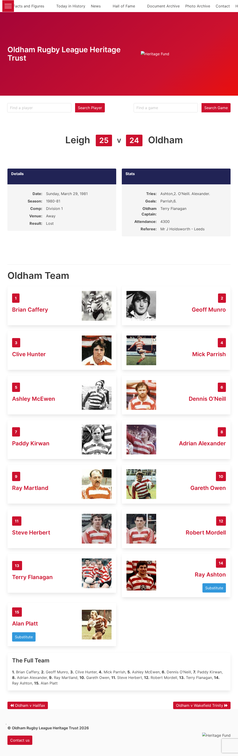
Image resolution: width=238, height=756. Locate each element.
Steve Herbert (31, 532)
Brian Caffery (30, 309)
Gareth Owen (208, 488)
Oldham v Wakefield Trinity (199, 705)
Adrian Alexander (202, 443)
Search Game (216, 107)
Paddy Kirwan (31, 443)
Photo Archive (197, 6)
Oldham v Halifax (30, 705)
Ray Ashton (210, 574)
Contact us (20, 740)
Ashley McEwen (33, 398)
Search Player (90, 107)
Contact (223, 6)
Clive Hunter (29, 354)
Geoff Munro (209, 309)
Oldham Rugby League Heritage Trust (64, 53)
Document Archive (163, 6)
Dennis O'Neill (207, 398)
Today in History (70, 6)
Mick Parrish (209, 354)
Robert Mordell (206, 532)
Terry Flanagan (32, 577)
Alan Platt (25, 623)
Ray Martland (30, 488)
